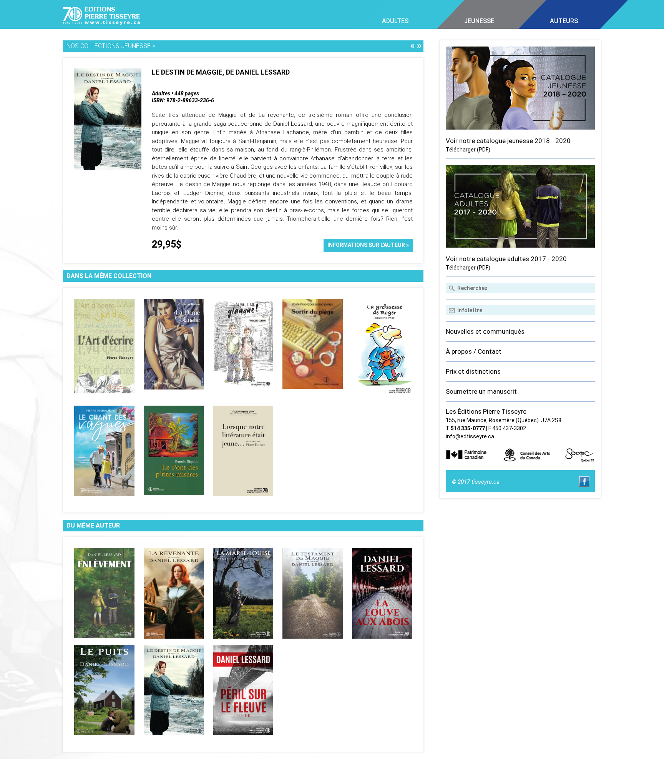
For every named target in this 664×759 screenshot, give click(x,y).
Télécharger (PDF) (468, 149)
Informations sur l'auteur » (368, 245)
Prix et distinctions (473, 371)
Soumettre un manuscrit (481, 391)
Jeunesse (479, 21)
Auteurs (564, 21)
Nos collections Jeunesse (108, 46)
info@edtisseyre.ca (470, 436)
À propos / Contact (473, 351)
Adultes (395, 21)
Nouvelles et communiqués (485, 331)
